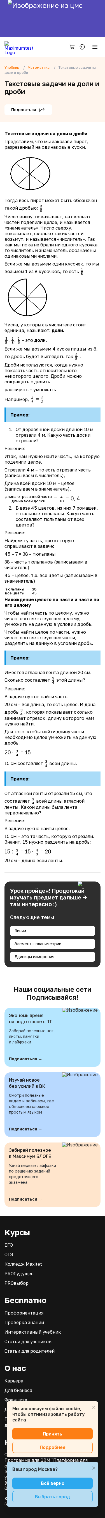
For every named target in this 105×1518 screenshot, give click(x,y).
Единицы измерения (34, 956)
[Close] (93, 1407)
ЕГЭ (8, 1245)
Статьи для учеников (28, 1341)
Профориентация (23, 1313)
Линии (20, 930)
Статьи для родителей (29, 1351)
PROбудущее (19, 1273)
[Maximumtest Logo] (21, 46)
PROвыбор (16, 1283)
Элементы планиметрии (38, 943)
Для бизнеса (18, 1390)
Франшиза (15, 1400)
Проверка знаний (24, 1322)
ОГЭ (8, 1254)
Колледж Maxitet (23, 1264)
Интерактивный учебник (32, 1332)
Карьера (13, 1381)
